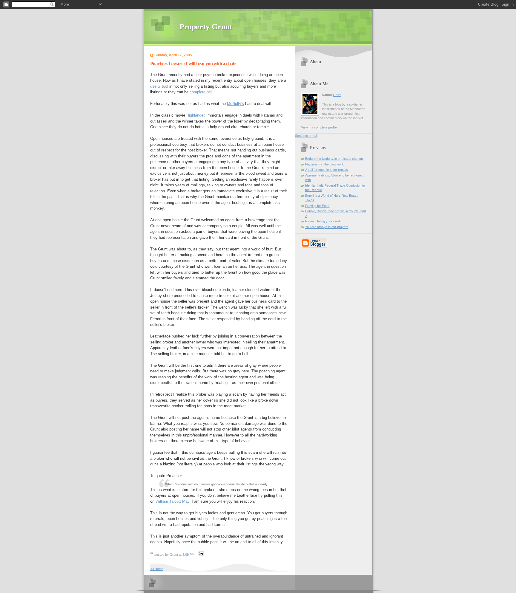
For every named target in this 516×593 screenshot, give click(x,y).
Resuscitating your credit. (323, 221)
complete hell (201, 92)
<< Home (156, 569)
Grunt (337, 95)
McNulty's (235, 103)
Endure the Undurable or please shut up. (334, 158)
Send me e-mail (306, 135)
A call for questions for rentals (326, 169)
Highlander (195, 115)
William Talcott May (172, 501)
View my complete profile (319, 127)
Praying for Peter (317, 206)
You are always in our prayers (326, 227)
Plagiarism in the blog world (324, 164)
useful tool (159, 86)
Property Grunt (205, 26)
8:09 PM (188, 554)
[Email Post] (200, 554)
